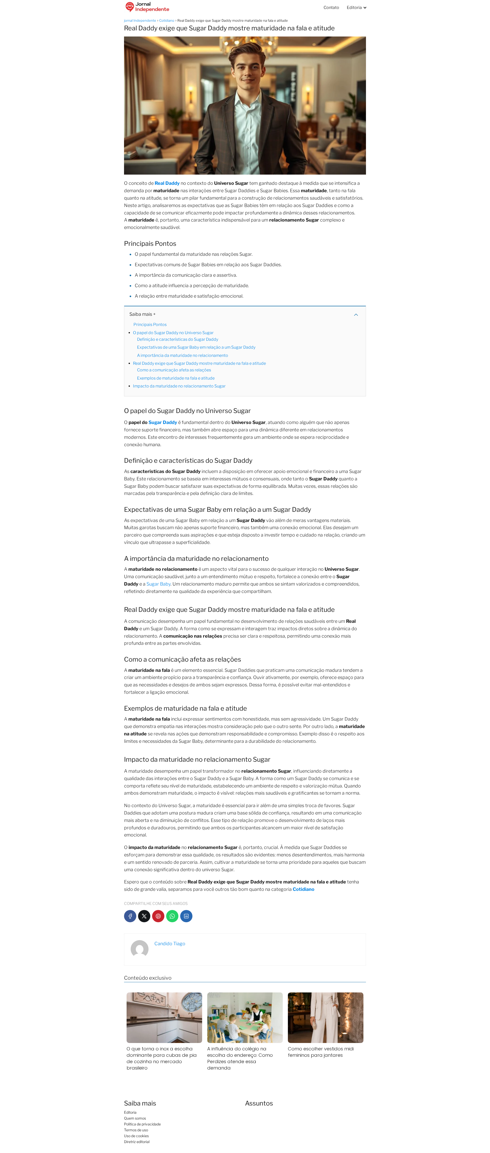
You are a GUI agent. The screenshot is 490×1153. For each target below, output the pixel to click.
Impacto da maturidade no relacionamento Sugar (179, 386)
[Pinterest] (158, 916)
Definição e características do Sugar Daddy (177, 339)
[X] (144, 916)
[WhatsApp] (172, 916)
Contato (331, 7)
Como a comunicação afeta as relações (174, 370)
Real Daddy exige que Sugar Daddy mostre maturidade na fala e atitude (199, 363)
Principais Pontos (150, 324)
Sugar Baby (158, 584)
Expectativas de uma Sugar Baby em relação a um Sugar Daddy (196, 347)
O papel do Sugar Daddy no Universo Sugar (173, 332)
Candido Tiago (169, 943)
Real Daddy (167, 183)
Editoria (354, 7)
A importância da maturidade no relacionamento (182, 355)
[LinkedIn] (186, 916)
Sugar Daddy (163, 422)
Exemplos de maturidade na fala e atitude (176, 378)
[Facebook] (130, 916)
